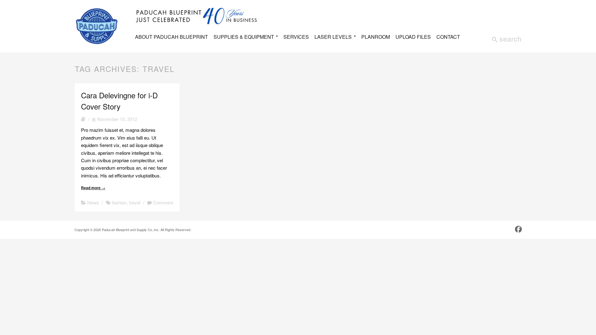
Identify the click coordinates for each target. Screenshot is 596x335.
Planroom (375, 36)
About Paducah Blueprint (171, 36)
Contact (448, 36)
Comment (162, 202)
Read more (93, 187)
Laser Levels (333, 37)
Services (296, 36)
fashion (119, 202)
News (93, 202)
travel (134, 202)
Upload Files (413, 36)
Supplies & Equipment (244, 37)
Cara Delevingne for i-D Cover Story (119, 101)
